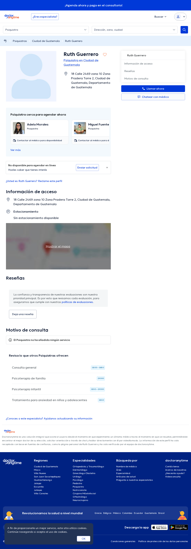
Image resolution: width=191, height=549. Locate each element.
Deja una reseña (22, 314)
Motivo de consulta (136, 78)
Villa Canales (41, 493)
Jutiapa (38, 490)
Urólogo (77, 476)
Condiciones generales (123, 541)
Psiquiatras (20, 41)
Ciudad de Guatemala (46, 41)
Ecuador (138, 513)
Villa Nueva (40, 473)
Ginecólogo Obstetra (84, 473)
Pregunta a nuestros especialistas (134, 480)
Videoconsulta (173, 476)
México (117, 513)
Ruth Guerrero (73, 41)
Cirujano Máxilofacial (84, 493)
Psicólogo (78, 480)
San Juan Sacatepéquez (47, 476)
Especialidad (123, 473)
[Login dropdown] (180, 17)
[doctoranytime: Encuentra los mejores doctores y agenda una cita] (5, 41)
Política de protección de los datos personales (163, 541)
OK (84, 538)
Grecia (98, 513)
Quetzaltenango (43, 480)
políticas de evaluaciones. (78, 302)
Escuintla (39, 486)
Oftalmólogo (80, 496)
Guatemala (151, 513)
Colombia (127, 513)
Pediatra (77, 483)
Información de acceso (138, 63)
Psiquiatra (78, 486)
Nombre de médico (126, 466)
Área (118, 469)
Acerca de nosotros (175, 469)
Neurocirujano (80, 500)
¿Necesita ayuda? (175, 473)
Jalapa (37, 483)
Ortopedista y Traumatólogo (88, 466)
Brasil (161, 513)
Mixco (37, 469)
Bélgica (107, 513)
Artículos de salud (126, 476)
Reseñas (129, 71)
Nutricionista (80, 490)
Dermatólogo (80, 469)
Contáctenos (172, 466)
